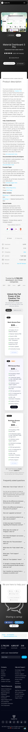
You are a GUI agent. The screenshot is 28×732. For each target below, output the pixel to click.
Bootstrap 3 (6, 199)
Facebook (9, 622)
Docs (18, 35)
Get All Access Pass (9, 63)
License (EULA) (15, 57)
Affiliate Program (5, 679)
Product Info (19, 238)
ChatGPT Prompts (19, 694)
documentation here (8, 164)
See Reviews (21, 263)
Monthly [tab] (9, 310)
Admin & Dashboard (6, 689)
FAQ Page (9, 190)
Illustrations (18, 683)
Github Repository (11, 187)
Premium (3, 675)
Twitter (20, 622)
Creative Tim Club (5, 681)
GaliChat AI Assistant (20, 690)
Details (10, 238)
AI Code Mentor (19, 696)
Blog (2, 677)
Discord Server (14, 600)
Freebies (3, 674)
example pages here (11, 182)
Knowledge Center (14, 593)
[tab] (14, 487)
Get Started (14, 352)
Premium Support (19, 674)
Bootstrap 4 (6, 195)
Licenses (17, 681)
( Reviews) (20, 53)
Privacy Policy (18, 679)
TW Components (5, 705)
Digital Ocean (18, 698)
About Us (3, 670)
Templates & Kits (5, 691)
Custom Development (14, 597)
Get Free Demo (20, 63)
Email (14, 625)
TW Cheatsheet (5, 701)
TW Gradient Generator (7, 703)
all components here (11, 154)
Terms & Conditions (20, 677)
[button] (14, 487)
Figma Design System (6, 699)
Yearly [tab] (17, 310)
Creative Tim (18, 91)
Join (25, 657)
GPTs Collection (19, 692)
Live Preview (11, 35)
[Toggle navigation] (25, 3)
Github (11, 591)
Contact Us (18, 672)
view (24, 252)
